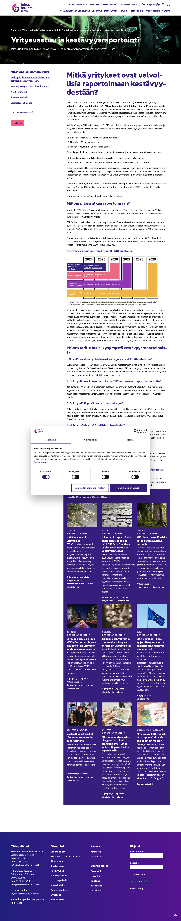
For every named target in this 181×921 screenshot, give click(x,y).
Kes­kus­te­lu (96, 856)
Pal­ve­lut (124, 10)
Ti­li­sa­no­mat (124, 4)
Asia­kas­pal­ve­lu (76, 4)
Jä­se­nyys (97, 10)
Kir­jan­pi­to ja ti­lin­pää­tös (78, 576)
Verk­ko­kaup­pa (93, 4)
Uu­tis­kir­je (95, 890)
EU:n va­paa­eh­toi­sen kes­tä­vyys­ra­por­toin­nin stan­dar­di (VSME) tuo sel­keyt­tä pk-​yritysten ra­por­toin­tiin (117, 743)
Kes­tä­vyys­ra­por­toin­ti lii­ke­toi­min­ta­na (30, 86)
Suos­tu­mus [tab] (50, 440)
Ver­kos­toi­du (153, 10)
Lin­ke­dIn (95, 876)
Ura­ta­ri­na (82, 730)
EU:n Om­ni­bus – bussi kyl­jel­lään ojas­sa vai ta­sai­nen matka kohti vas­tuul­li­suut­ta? (151, 644)
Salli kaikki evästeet (128, 488)
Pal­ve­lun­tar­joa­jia (19, 97)
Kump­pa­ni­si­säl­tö (154, 730)
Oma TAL (136, 4)
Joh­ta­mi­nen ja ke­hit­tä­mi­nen (80, 583)
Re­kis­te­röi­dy (137, 888)
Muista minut (139, 874)
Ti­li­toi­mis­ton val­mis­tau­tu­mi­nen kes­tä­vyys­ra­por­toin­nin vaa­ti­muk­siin (116, 642)
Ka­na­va (166, 10)
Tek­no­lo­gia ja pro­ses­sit (78, 773)
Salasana (134, 862)
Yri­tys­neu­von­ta (74, 580)
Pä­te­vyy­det (110, 10)
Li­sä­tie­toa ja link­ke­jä (21, 102)
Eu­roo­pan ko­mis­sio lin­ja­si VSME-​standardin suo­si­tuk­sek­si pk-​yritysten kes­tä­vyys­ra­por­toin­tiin (81, 644)
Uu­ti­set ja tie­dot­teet (78, 533)
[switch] (75, 477)
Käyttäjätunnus (137, 851)
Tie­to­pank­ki (137, 10)
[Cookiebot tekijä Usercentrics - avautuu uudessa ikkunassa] (135, 431)
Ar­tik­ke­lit (95, 851)
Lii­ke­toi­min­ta (73, 586)
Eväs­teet (56, 894)
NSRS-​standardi (19, 91)
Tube (97, 880)
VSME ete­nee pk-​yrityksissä (77, 538)
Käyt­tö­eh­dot (58, 885)
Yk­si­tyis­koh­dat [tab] (90, 440)
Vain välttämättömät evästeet (90, 488)
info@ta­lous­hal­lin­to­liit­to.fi (25, 865)
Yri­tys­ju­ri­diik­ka (144, 695)
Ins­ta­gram (96, 885)
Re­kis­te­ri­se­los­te (60, 890)
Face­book (95, 871)
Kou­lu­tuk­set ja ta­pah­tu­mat (75, 10)
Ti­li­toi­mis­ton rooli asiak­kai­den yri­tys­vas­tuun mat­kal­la (152, 540)
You (92, 880)
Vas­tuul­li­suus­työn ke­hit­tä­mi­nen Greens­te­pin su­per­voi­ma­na (82, 737)
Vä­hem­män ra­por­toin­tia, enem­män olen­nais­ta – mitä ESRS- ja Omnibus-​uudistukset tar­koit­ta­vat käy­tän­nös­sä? (116, 543)
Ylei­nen (120, 692)
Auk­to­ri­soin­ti (58, 865)
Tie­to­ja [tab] (130, 440)
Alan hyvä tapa (59, 875)
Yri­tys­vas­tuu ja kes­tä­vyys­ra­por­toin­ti (30, 71)
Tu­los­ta (17, 122)
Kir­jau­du (151, 4)
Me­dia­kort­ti (57, 899)
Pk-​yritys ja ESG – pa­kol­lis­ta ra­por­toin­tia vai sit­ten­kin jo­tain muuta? (152, 737)
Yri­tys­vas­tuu (108, 600)
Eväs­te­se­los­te (41, 462)
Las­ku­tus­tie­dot (19, 890)
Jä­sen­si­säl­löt (109, 4)
